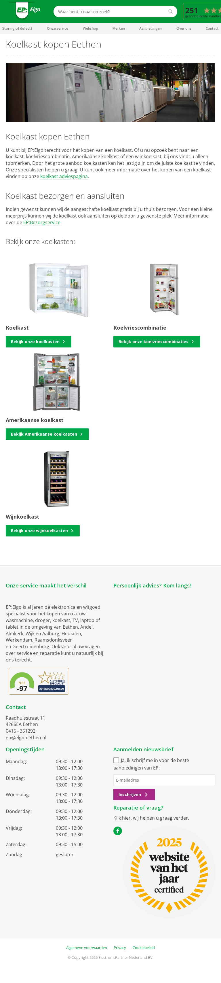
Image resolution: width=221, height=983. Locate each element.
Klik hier (122, 818)
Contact (212, 28)
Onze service (57, 28)
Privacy (120, 947)
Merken (119, 28)
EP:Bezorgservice (41, 222)
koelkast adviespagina (64, 176)
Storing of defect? (17, 28)
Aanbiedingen (150, 28)
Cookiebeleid (144, 947)
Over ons (183, 28)
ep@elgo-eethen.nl (26, 737)
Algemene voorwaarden (86, 947)
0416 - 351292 (20, 731)
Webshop (90, 28)
